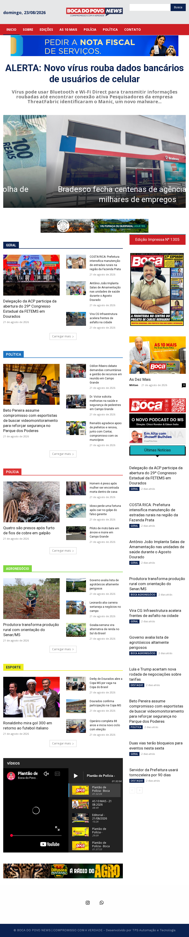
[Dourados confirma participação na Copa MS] (76, 706)
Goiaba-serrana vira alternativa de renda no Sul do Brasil (104, 629)
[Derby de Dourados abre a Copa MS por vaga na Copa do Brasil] (76, 684)
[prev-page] (132, 790)
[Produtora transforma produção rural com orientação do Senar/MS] (31, 598)
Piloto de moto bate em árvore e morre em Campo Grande (104, 532)
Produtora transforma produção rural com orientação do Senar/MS (31, 629)
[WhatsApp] (101, 903)
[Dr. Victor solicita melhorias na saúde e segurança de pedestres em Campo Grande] (76, 401)
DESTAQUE (137, 685)
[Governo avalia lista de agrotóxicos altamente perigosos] (76, 585)
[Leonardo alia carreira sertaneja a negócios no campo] (76, 607)
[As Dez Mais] (157, 355)
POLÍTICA (136, 727)
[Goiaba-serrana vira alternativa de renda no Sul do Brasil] (76, 630)
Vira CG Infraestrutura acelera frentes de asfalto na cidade (103, 318)
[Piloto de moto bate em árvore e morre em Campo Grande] (76, 533)
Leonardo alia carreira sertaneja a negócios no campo (105, 607)
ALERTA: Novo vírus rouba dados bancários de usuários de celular (94, 74)
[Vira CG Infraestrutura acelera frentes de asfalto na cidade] (76, 319)
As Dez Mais (140, 379)
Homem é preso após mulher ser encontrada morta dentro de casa (104, 487)
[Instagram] (87, 903)
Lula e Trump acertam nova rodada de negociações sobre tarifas (155, 674)
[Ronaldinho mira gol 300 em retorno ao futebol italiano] (31, 697)
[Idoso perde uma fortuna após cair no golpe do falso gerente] (76, 511)
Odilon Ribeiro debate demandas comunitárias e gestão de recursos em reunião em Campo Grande (106, 374)
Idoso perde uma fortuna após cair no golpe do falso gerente (105, 510)
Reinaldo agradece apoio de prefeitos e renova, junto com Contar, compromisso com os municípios (105, 431)
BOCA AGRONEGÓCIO (143, 594)
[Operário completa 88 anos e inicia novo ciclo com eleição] (76, 726)
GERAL (134, 488)
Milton (133, 385)
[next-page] (139, 790)
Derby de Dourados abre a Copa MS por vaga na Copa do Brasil (106, 683)
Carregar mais (61, 336)
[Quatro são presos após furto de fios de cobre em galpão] (31, 501)
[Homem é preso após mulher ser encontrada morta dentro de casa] (76, 488)
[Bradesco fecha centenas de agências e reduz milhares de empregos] (94, 161)
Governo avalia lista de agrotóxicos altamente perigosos (104, 584)
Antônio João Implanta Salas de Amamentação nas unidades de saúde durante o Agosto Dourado (105, 292)
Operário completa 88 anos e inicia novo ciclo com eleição (105, 725)
